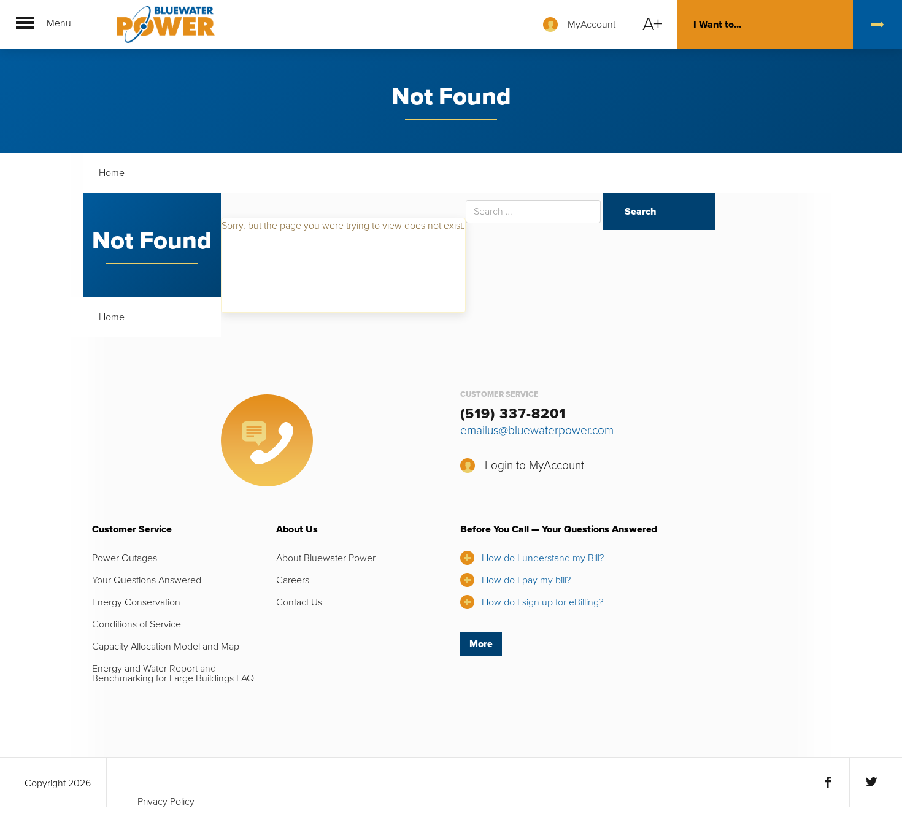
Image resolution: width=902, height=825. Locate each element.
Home (112, 173)
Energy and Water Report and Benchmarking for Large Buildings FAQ (173, 673)
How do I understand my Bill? (543, 558)
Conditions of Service (136, 624)
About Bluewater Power (326, 558)
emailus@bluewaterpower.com (537, 430)
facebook (827, 782)
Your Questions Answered (146, 580)
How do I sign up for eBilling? (542, 602)
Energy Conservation (136, 602)
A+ (652, 24)
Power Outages (124, 558)
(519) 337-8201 (513, 414)
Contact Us (299, 602)
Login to (534, 465)
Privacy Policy (166, 802)
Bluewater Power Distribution (166, 24)
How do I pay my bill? (526, 580)
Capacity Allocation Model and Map (165, 646)
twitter (871, 782)
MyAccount (591, 24)
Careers (292, 580)
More (481, 644)
